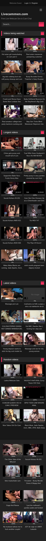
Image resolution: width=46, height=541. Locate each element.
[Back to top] (39, 534)
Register (35, 3)
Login (26, 3)
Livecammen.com (14, 14)
